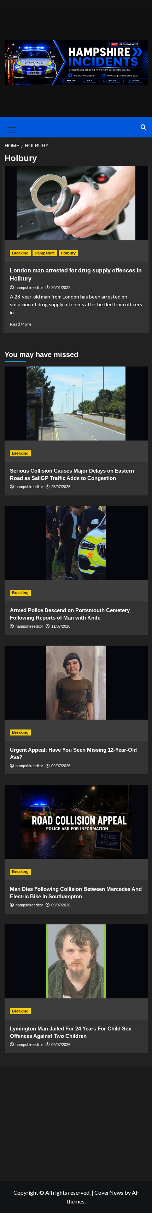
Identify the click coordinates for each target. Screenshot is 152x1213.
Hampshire (45, 253)
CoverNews (108, 1192)
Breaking (20, 253)
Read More (20, 324)
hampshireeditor (29, 287)
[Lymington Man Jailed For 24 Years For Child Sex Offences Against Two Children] (76, 972)
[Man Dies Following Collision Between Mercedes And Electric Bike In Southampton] (76, 832)
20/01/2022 (60, 287)
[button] (10, 127)
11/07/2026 (60, 626)
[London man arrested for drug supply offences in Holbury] (76, 213)
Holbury (68, 253)
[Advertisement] (76, 1122)
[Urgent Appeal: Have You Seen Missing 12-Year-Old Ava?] (76, 693)
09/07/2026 (60, 766)
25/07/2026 (60, 487)
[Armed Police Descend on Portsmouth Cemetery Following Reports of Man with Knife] (76, 553)
